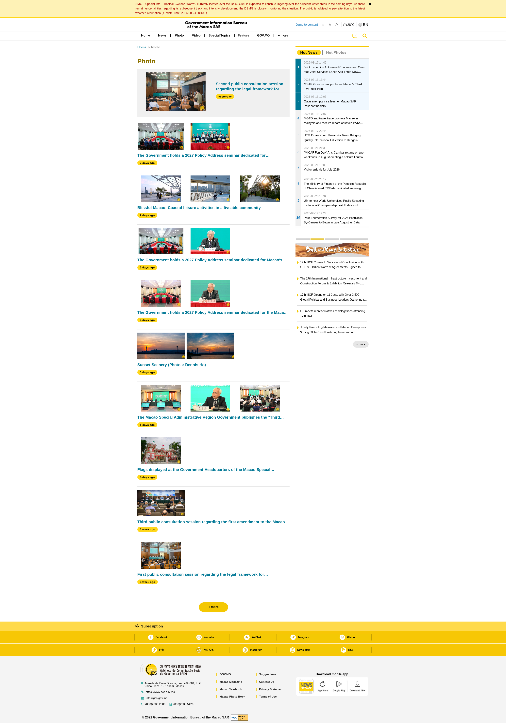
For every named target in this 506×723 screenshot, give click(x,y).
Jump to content (307, 24)
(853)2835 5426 (183, 704)
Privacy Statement (271, 689)
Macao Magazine (231, 681)
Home (141, 47)
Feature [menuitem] (243, 35)
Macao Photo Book (232, 696)
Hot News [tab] (309, 52)
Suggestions (267, 674)
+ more (331, 344)
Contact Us (266, 681)
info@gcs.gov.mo (156, 698)
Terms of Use (268, 696)
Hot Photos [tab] (336, 52)
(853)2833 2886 (155, 704)
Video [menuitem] (196, 35)
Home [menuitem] (145, 35)
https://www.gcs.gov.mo (160, 691)
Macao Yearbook (231, 689)
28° (351, 24)
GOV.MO (225, 674)
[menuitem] (162, 35)
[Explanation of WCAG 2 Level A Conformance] (239, 717)
